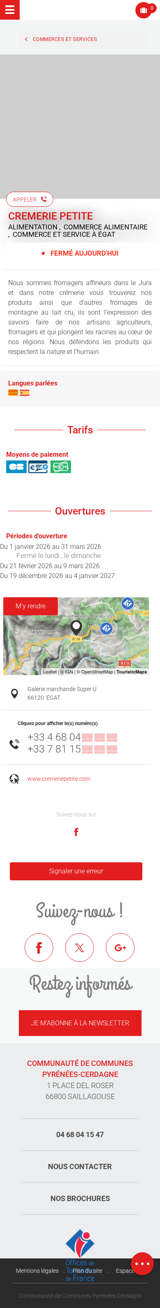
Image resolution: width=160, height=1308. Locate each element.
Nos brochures (80, 1198)
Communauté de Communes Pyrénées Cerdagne (80, 1295)
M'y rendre (31, 606)
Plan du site (87, 1270)
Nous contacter (80, 1166)
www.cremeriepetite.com (58, 778)
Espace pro (130, 1270)
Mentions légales (37, 1270)
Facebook (45, 953)
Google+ (126, 953)
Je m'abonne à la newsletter (80, 1023)
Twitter (85, 953)
